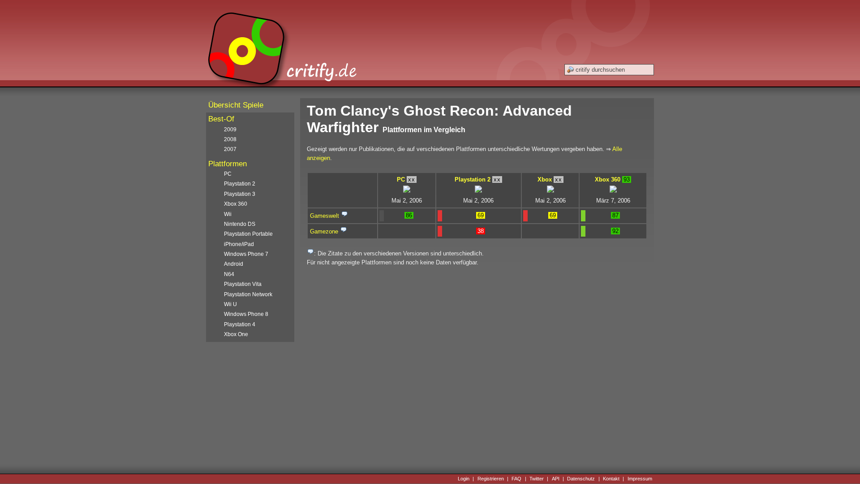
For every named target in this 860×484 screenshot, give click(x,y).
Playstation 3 (239, 194)
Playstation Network (248, 294)
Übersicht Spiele (235, 105)
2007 (230, 149)
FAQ (516, 478)
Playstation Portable (248, 234)
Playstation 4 (239, 324)
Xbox (545, 179)
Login (463, 478)
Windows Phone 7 (246, 254)
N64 (229, 274)
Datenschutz (581, 478)
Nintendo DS (239, 224)
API (555, 478)
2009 (230, 129)
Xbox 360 (607, 179)
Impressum (640, 478)
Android (233, 264)
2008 (230, 139)
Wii (228, 214)
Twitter (536, 478)
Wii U (230, 304)
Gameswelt (324, 215)
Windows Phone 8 (246, 314)
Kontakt (611, 478)
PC (401, 179)
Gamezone (324, 231)
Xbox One (236, 334)
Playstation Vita (243, 284)
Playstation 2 (472, 179)
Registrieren (490, 478)
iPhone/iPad (239, 244)
